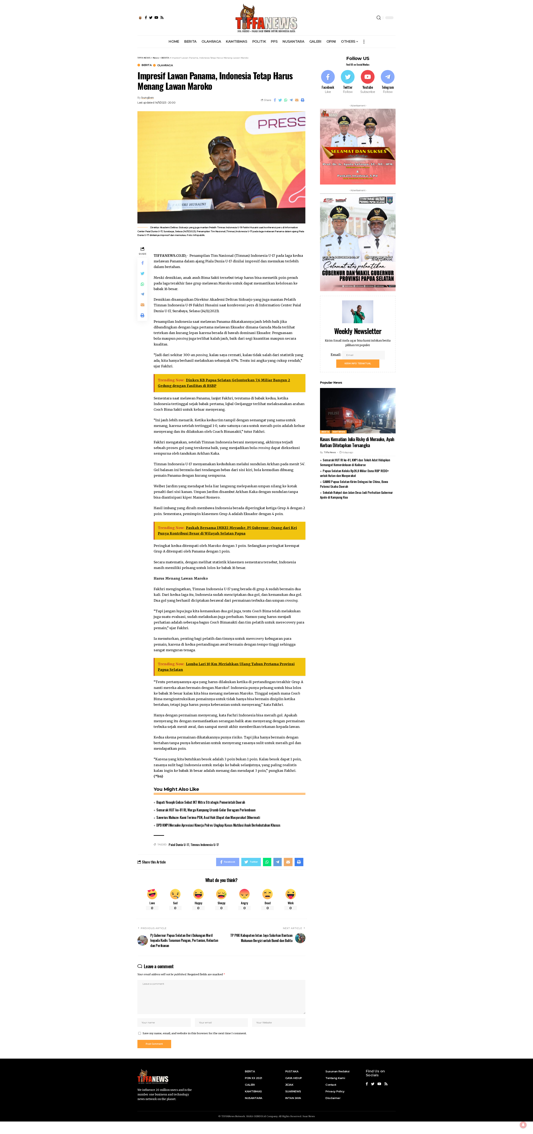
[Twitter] (348, 82)
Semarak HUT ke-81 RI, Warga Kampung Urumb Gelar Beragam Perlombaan (205, 809)
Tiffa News (330, 452)
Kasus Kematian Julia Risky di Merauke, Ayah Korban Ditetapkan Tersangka (357, 441)
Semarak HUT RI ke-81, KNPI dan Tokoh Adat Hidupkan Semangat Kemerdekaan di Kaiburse (355, 462)
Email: (336, 354)
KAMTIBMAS (339, 431)
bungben (147, 97)
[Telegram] (388, 82)
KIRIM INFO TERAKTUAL (358, 363)
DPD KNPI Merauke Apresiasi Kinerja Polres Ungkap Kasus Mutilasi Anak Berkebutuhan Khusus (218, 825)
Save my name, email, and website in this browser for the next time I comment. (195, 1033)
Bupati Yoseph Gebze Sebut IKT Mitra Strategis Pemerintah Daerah (200, 802)
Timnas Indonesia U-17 (205, 844)
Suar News (309, 1116)
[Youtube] (368, 82)
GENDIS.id (260, 1116)
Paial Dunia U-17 (179, 844)
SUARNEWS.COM (357, 510)
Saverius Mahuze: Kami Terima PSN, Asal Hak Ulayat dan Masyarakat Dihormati (208, 817)
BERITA (147, 65)
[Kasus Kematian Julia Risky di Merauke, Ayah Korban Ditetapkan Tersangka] (358, 410)
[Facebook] (328, 82)
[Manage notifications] (523, 1125)
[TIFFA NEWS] (266, 17)
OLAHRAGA (165, 65)
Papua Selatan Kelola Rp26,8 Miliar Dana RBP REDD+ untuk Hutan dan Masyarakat (354, 473)
